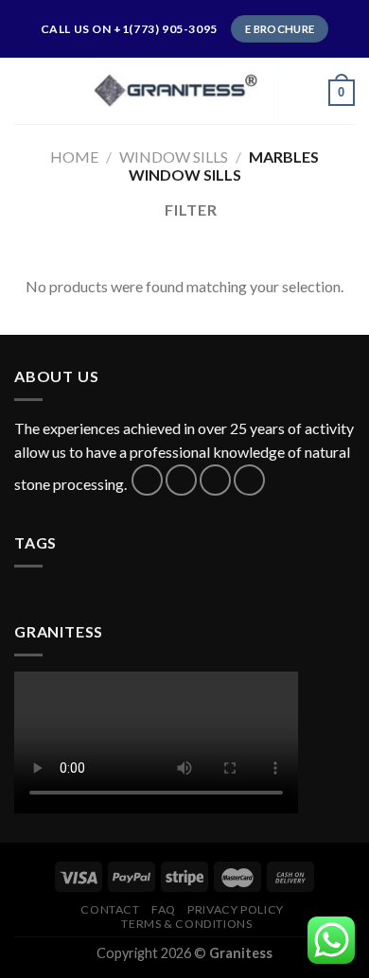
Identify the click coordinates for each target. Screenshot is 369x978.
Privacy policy (235, 909)
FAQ (163, 909)
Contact (109, 909)
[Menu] (25, 90)
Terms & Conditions (186, 924)
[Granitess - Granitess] (184, 90)
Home (74, 157)
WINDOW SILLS (173, 157)
